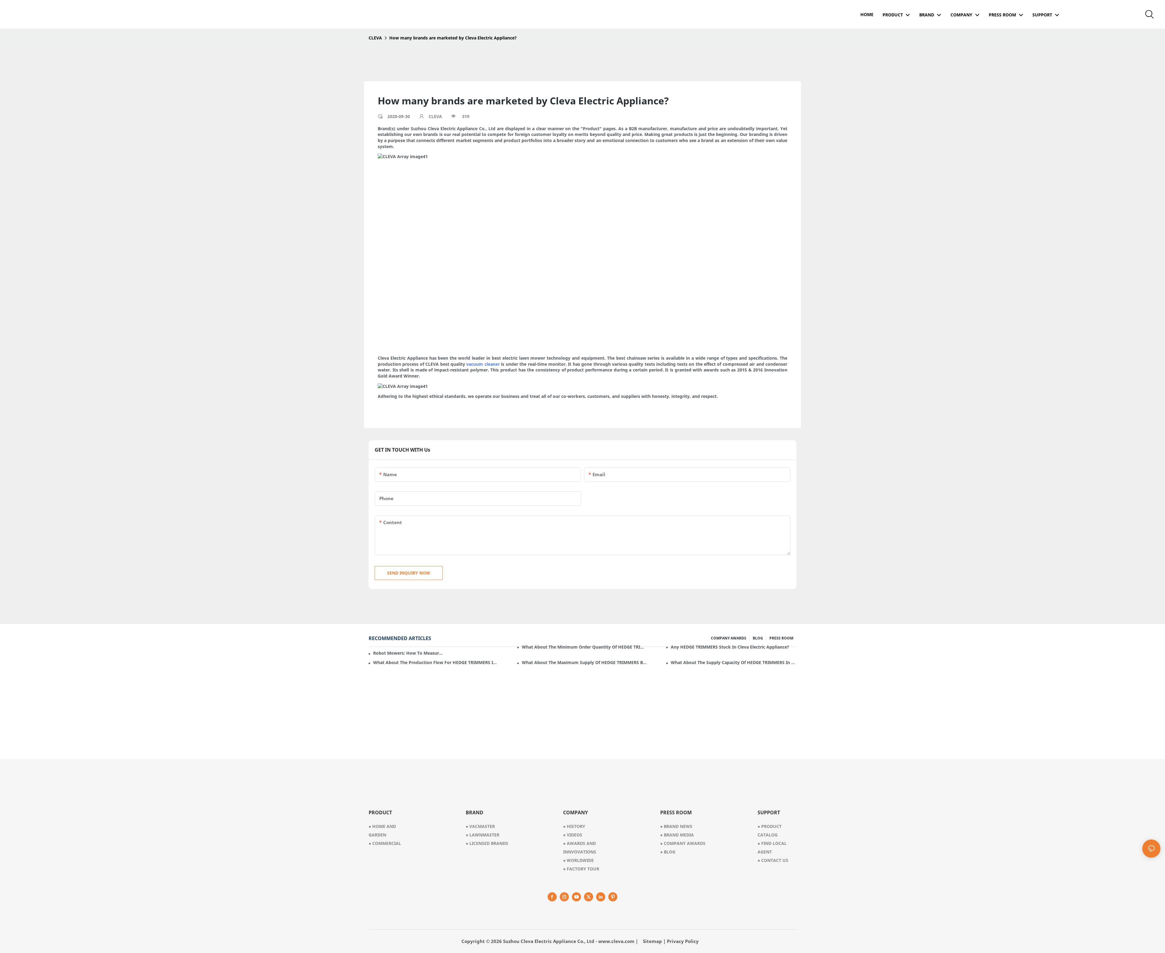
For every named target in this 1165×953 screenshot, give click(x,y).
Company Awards (682, 843)
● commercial (385, 843)
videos (572, 835)
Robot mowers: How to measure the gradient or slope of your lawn (408, 653)
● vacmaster (480, 826)
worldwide (578, 860)
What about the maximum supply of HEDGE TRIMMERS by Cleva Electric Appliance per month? (584, 662)
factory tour (581, 869)
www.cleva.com (616, 941)
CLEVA (375, 38)
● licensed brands (487, 843)
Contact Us (773, 860)
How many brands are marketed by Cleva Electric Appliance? (453, 38)
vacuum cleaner (482, 364)
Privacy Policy (683, 941)
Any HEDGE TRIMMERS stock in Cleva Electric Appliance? (730, 647)
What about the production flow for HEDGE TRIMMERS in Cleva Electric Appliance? (436, 662)
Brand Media (677, 835)
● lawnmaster (482, 835)
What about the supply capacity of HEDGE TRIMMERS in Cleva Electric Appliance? (733, 662)
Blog (667, 852)
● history (574, 826)
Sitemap (652, 941)
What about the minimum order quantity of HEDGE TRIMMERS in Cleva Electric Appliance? (584, 647)
